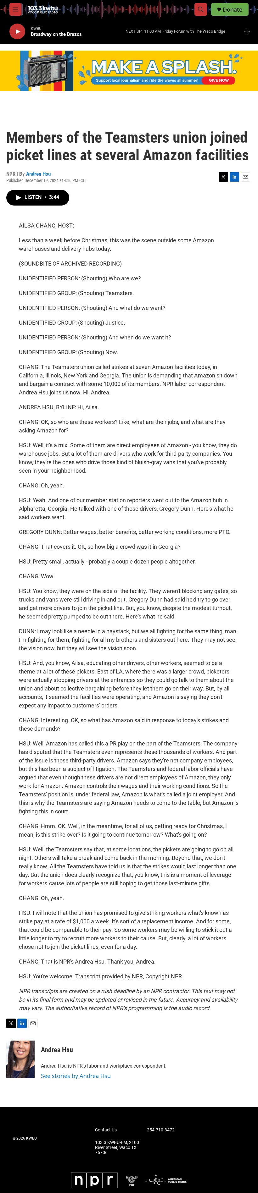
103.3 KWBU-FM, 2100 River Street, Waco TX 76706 (117, 1147)
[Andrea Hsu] (20, 1059)
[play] (17, 31)
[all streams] (248, 31)
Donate (232, 9)
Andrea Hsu (38, 174)
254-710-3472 (161, 1130)
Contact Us (106, 1130)
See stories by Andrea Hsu (76, 1076)
